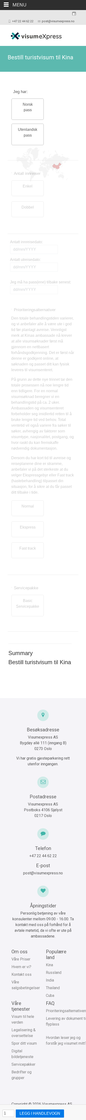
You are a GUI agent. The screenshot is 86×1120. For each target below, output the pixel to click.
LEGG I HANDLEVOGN (40, 1113)
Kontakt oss (21, 974)
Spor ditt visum (24, 1043)
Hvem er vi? (21, 967)
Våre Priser (20, 959)
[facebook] (74, 16)
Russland (53, 972)
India (50, 980)
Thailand (53, 988)
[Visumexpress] (32, 34)
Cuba (50, 995)
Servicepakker (23, 1064)
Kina (49, 965)
